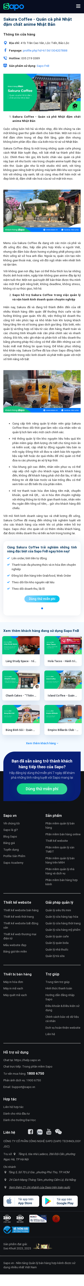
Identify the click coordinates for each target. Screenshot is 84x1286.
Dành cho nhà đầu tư (16, 1113)
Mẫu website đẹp (14, 945)
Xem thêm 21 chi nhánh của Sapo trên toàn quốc (39, 1187)
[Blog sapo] (58, 1132)
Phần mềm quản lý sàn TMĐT (59, 849)
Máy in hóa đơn (13, 982)
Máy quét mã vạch (15, 995)
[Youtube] (48, 1132)
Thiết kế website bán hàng (21, 910)
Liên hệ (50, 1034)
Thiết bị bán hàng (17, 974)
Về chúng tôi (11, 823)
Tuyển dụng (11, 849)
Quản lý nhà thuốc (56, 949)
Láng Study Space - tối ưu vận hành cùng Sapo (35, 661)
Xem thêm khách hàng (41, 743)
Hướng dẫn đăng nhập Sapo (60, 997)
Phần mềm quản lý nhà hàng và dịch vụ (59, 871)
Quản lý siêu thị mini (58, 910)
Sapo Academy (13, 863)
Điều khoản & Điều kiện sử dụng (62, 1008)
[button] (78, 6)
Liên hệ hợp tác (13, 1107)
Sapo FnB (43, 66)
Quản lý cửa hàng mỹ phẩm (62, 930)
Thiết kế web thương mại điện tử (19, 936)
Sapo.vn (8, 1263)
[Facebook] (30, 1132)
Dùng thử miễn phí (42, 599)
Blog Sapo (10, 836)
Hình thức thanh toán (58, 988)
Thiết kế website (56, 841)
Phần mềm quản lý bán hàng (60, 826)
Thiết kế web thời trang (18, 917)
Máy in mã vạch (13, 988)
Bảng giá (9, 843)
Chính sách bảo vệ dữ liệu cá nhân (62, 1019)
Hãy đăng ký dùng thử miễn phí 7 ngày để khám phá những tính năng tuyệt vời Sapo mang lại (42, 775)
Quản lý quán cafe (57, 936)
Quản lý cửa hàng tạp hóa (61, 917)
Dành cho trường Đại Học (19, 1120)
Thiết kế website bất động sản (20, 925)
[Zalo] (40, 1132)
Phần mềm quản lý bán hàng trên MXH (60, 860)
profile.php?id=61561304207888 (45, 50)
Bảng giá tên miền (15, 951)
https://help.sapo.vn (27, 1060)
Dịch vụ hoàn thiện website (62, 1028)
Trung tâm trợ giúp (57, 982)
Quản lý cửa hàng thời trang (63, 923)
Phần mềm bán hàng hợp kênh (61, 882)
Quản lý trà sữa (55, 956)
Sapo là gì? (10, 830)
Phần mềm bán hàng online (63, 834)
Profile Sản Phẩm (14, 856)
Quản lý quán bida (57, 943)
